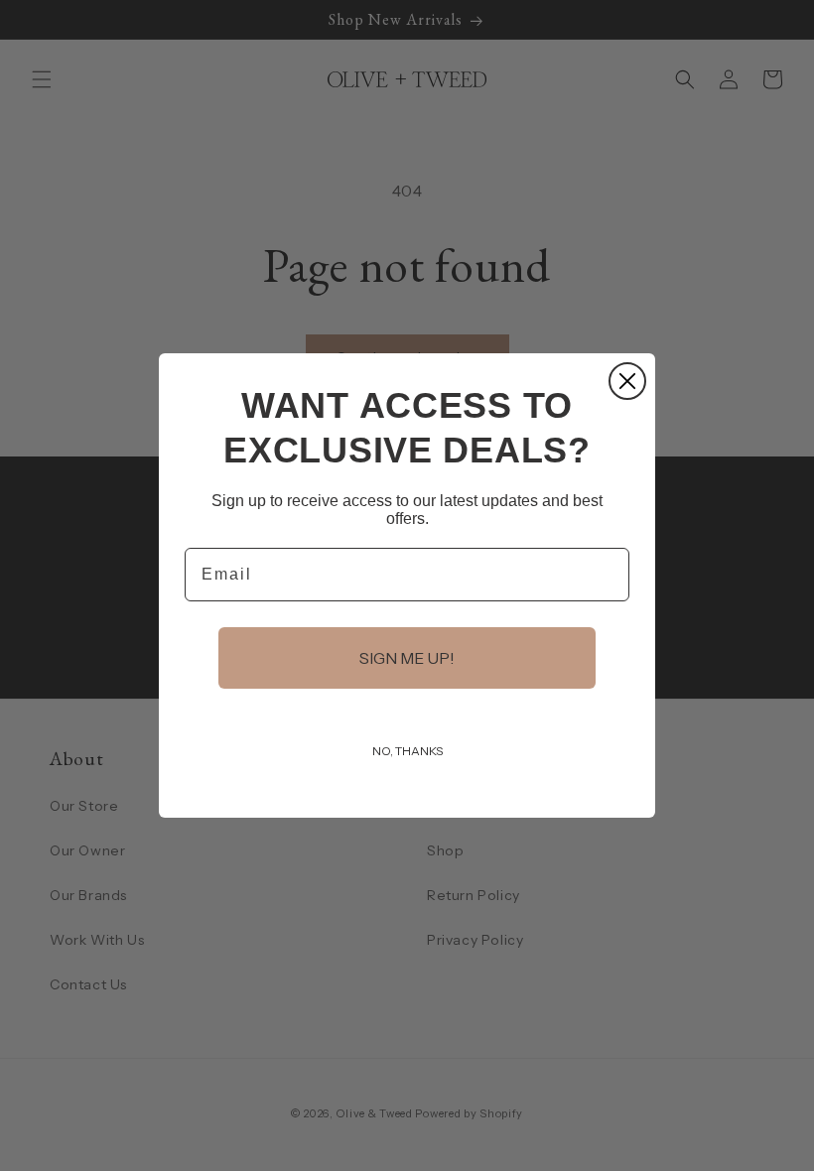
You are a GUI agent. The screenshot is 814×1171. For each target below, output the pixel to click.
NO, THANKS (407, 750)
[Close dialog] (627, 381)
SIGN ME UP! (407, 658)
